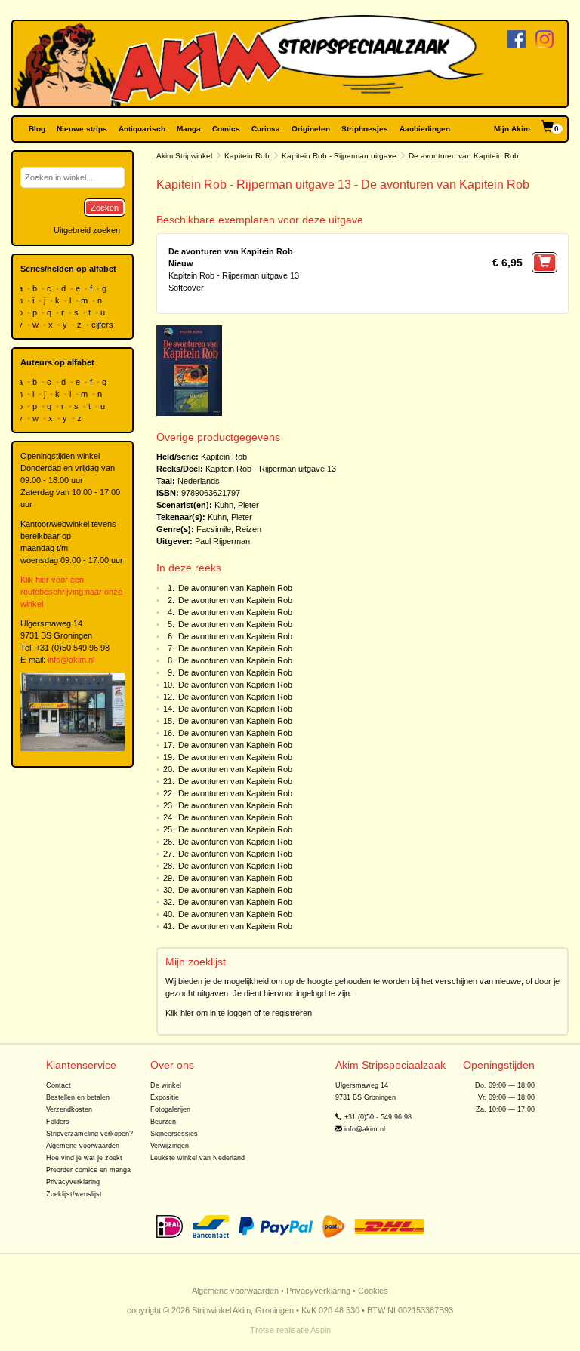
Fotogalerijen (170, 1109)
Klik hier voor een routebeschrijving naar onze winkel (71, 591)
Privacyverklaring (73, 1182)
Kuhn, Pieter (236, 504)
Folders (57, 1121)
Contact (58, 1085)
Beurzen (163, 1121)
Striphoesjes (364, 129)
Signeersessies (174, 1133)
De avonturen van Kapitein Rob (235, 587)
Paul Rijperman (222, 541)
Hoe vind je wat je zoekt (84, 1158)
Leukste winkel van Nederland (197, 1158)
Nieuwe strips (82, 129)
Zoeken (105, 207)
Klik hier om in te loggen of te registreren (238, 1012)
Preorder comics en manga (88, 1170)
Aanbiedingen (425, 129)
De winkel (165, 1085)
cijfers (103, 324)
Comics (226, 129)
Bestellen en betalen (78, 1097)
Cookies (373, 1290)
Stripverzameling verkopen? (89, 1133)
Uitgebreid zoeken (87, 230)
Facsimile (213, 529)
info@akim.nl (71, 659)
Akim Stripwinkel (184, 156)
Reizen (248, 529)
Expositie (164, 1097)
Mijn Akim (512, 129)
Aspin (320, 1329)
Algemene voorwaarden (82, 1145)
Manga (189, 129)
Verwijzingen (169, 1145)
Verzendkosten (69, 1109)
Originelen (311, 129)
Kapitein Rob (247, 156)
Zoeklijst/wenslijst (74, 1194)
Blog (37, 129)
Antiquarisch (142, 129)
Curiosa (265, 129)
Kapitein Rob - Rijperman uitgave (339, 156)
